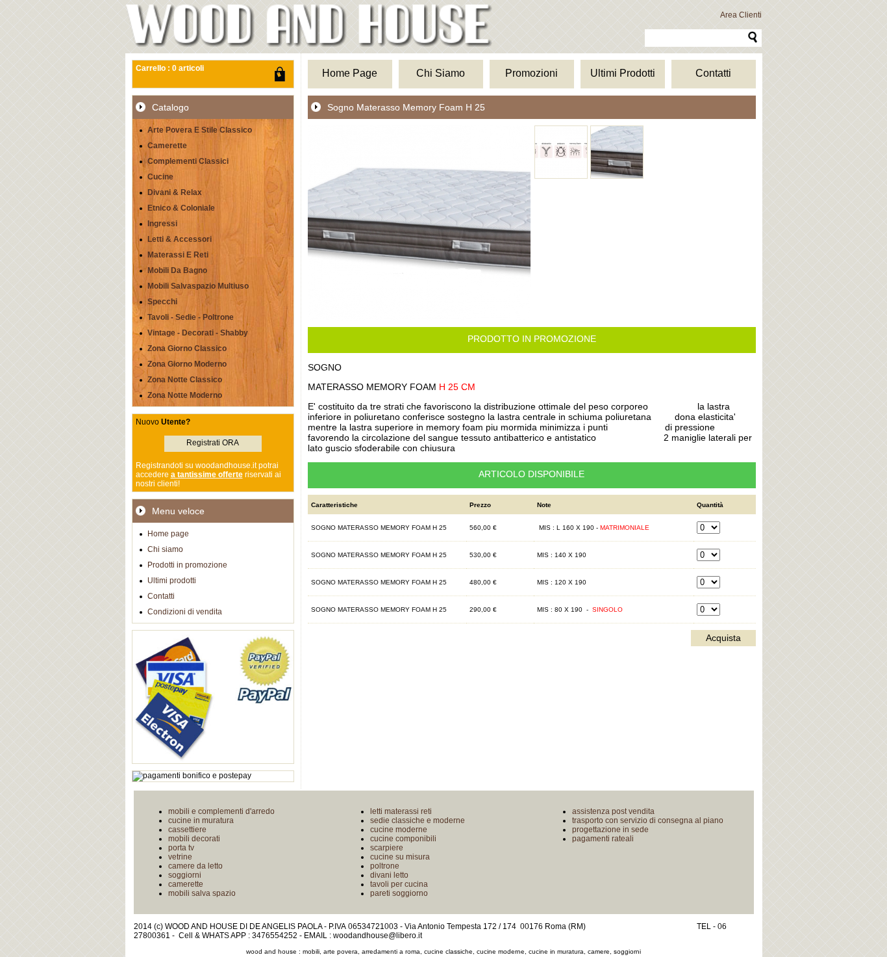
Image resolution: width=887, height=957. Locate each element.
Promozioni (531, 73)
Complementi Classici (188, 161)
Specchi (162, 301)
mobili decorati (194, 838)
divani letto (389, 875)
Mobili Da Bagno (177, 270)
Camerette (167, 145)
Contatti (161, 596)
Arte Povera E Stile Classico (199, 130)
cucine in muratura (201, 820)
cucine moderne (398, 829)
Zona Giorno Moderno (187, 364)
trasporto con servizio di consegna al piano (647, 820)
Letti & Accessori (179, 239)
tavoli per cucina (399, 884)
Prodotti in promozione (187, 565)
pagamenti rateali (603, 838)
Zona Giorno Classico (187, 348)
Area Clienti (741, 15)
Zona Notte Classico (184, 379)
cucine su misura (400, 856)
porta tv (181, 847)
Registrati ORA (212, 442)
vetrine (180, 856)
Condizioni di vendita (184, 611)
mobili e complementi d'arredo (221, 811)
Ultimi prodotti (171, 580)
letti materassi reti (401, 811)
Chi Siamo (440, 73)
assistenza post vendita (613, 811)
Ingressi (162, 223)
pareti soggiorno (399, 893)
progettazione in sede (610, 829)
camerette (185, 884)
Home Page (349, 73)
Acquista (723, 638)
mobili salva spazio (202, 893)
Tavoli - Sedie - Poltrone (190, 317)
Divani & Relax (174, 192)
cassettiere (187, 829)
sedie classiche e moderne (417, 820)
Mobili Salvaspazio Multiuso (198, 286)
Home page (168, 533)
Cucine (160, 176)
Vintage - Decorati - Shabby (197, 332)
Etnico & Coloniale (181, 208)
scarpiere (386, 847)
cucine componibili (403, 838)
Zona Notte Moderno (184, 395)
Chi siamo (165, 549)
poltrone (384, 866)
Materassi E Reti (177, 254)
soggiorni (184, 875)
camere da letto (195, 866)
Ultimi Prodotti (622, 73)
